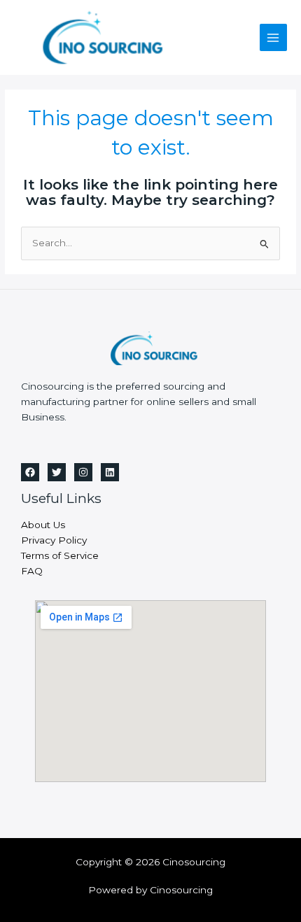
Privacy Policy (54, 540)
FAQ (32, 570)
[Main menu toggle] (273, 37)
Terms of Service (60, 555)
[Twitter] (57, 472)
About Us (43, 524)
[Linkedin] (110, 472)
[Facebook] (30, 472)
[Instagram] (83, 472)
